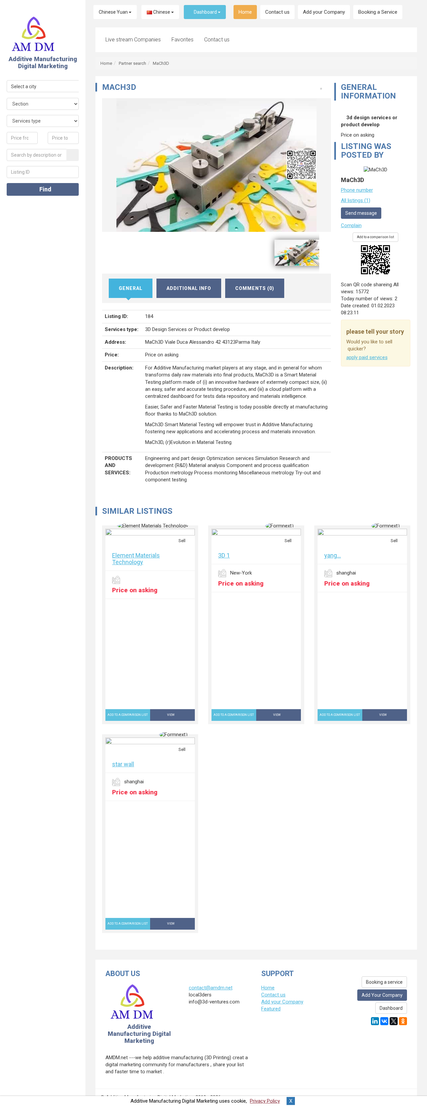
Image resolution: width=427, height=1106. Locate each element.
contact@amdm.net (211, 988)
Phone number (357, 190)
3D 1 (224, 555)
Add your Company (324, 12)
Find (44, 189)
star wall (123, 764)
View (171, 715)
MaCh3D (161, 63)
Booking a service (384, 982)
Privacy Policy (265, 1101)
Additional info (188, 288)
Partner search (132, 63)
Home (245, 12)
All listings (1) (355, 200)
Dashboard (205, 12)
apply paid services (367, 357)
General (130, 288)
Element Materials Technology (136, 559)
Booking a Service (377, 12)
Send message (361, 213)
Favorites (182, 39)
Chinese (161, 12)
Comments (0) (254, 288)
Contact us (277, 12)
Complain (351, 225)
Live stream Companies (133, 39)
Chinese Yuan (114, 12)
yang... (332, 555)
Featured (271, 1009)
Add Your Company (382, 995)
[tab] (131, 288)
